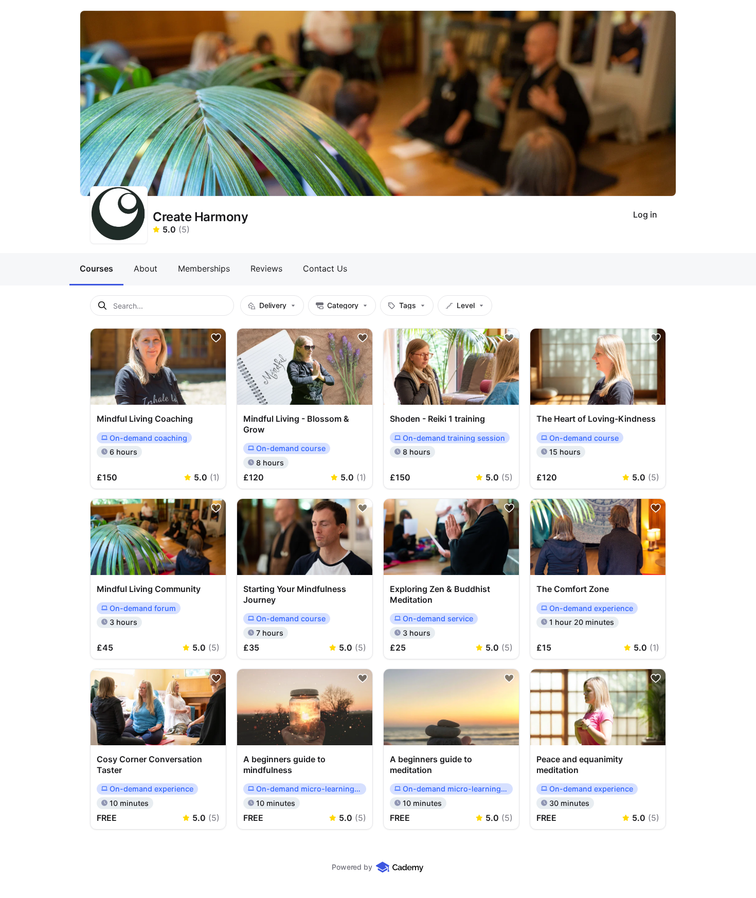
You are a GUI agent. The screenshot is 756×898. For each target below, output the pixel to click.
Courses (96, 268)
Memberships (204, 268)
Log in (645, 214)
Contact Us (325, 268)
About (145, 268)
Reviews (266, 268)
